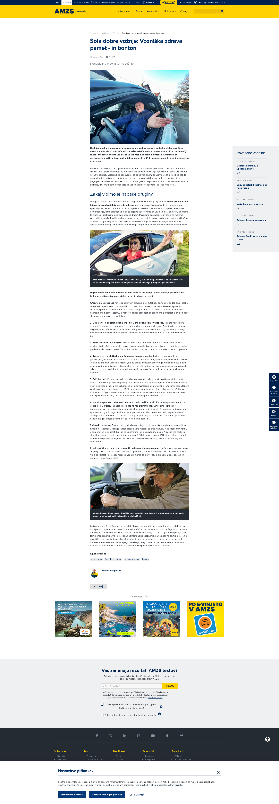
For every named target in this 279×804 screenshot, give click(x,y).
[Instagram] (138, 735)
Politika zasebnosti (183, 759)
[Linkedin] (124, 735)
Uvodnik (61, 756)
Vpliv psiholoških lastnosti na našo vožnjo (252, 186)
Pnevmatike (92, 756)
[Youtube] (153, 735)
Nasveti (119, 759)
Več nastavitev (137, 794)
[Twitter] (110, 735)
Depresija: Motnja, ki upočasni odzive (247, 167)
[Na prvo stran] (64, 11)
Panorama (149, 756)
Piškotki (178, 756)
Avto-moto (62, 759)
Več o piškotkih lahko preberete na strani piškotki (159, 784)
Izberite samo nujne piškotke (107, 794)
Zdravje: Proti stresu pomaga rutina (252, 238)
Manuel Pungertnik (112, 570)
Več (238, 173)
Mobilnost (106, 33)
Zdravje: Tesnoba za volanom (252, 220)
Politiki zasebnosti (155, 697)
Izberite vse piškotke (72, 794)
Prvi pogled (150, 759)
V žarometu (61, 751)
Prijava (170, 686)
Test (86, 751)
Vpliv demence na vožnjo (250, 204)
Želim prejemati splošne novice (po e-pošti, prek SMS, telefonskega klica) (131, 706)
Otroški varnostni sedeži (94, 761)
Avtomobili (148, 751)
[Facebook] (97, 735)
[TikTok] (167, 735)
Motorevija (94, 33)
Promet (116, 33)
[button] (222, 11)
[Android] (181, 735)
